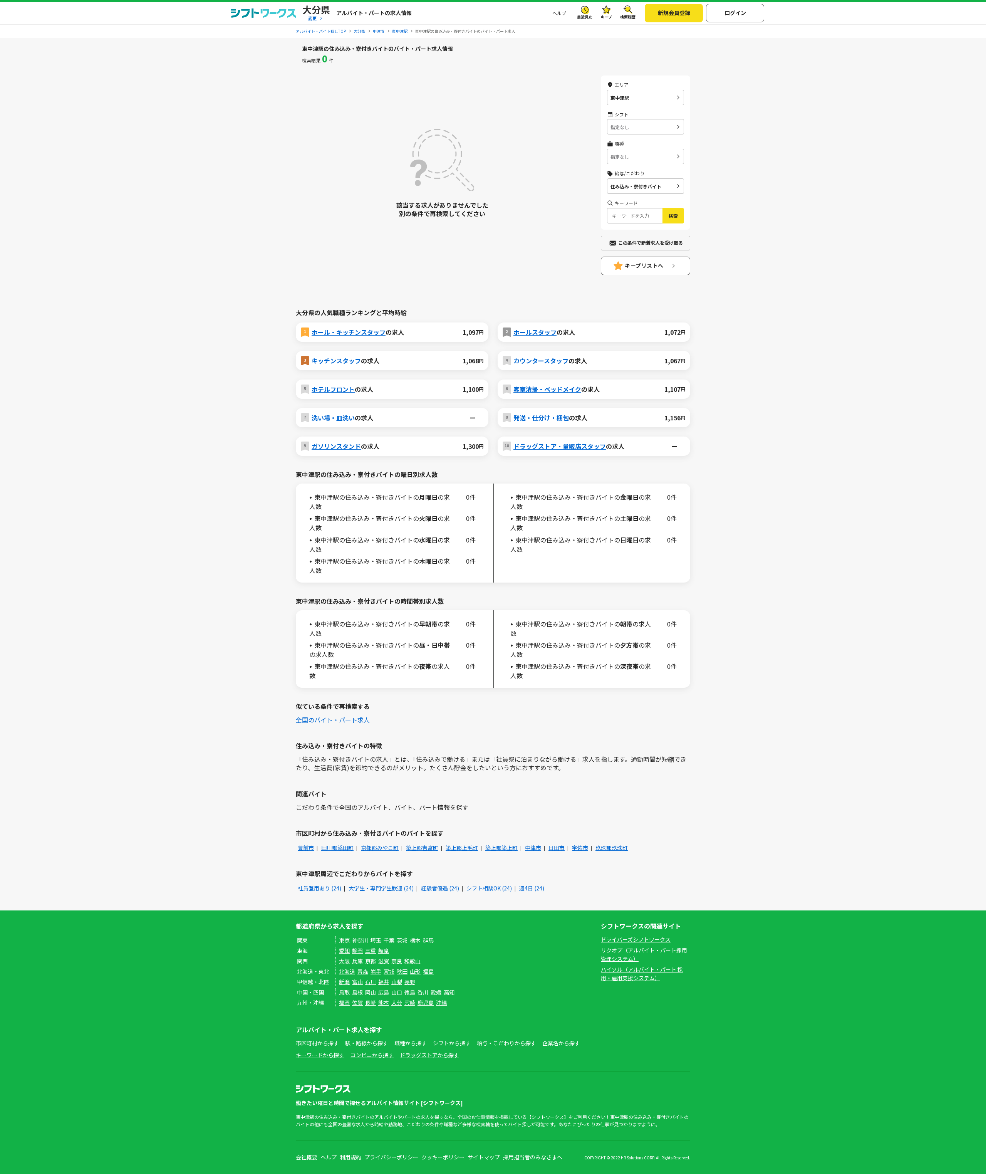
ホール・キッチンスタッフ (349, 332)
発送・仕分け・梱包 (541, 417)
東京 (344, 940)
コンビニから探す (372, 1055)
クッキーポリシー (442, 1157)
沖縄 (441, 1002)
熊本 (383, 1002)
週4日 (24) (531, 888)
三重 (370, 950)
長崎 (370, 1002)
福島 (428, 971)
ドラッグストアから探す (429, 1055)
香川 (423, 992)
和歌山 (412, 961)
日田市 (556, 848)
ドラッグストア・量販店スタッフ (559, 446)
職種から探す (410, 1043)
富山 (357, 982)
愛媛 (436, 992)
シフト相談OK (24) (489, 888)
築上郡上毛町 (462, 848)
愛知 (344, 950)
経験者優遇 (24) (440, 888)
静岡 (357, 950)
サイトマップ (484, 1157)
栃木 (415, 940)
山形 (415, 971)
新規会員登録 (674, 13)
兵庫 (357, 961)
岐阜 (383, 950)
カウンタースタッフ (540, 360)
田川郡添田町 (337, 848)
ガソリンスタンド (336, 446)
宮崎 (409, 1002)
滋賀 (383, 961)
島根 (357, 992)
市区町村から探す (317, 1043)
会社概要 (306, 1157)
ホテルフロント (333, 389)
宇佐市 (580, 848)
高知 (449, 992)
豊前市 (306, 848)
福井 (383, 982)
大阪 (344, 961)
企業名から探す (561, 1043)
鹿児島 (426, 1002)
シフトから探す (452, 1043)
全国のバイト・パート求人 (333, 719)
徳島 (409, 992)
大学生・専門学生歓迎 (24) (382, 888)
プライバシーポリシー (391, 1157)
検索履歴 (628, 17)
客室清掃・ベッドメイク (547, 389)
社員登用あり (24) (320, 888)
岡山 (370, 992)
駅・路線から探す (366, 1043)
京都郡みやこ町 (380, 848)
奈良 (396, 961)
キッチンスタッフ (336, 360)
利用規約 (350, 1157)
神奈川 (360, 940)
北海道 (347, 971)
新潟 (344, 982)
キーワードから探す (320, 1055)
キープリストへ (644, 265)
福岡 (344, 1002)
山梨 (396, 982)
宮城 (389, 971)
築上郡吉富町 (422, 848)
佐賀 (357, 1002)
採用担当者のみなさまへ (532, 1157)
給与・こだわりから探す (506, 1043)
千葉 (389, 940)
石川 (370, 982)
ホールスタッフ (535, 332)
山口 (396, 992)
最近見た (584, 17)
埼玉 (376, 940)
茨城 (402, 940)
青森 (362, 971)
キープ (606, 17)
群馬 (428, 940)
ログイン (735, 13)
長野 (409, 982)
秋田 (402, 971)
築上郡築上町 (501, 848)
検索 (673, 215)
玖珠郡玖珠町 (611, 848)
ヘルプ (559, 13)
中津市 (533, 848)
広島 (383, 992)
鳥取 (344, 992)
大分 (396, 1002)
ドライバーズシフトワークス (636, 939)
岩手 (376, 971)
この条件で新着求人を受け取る (650, 242)
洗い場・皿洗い (333, 417)
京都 (370, 961)
